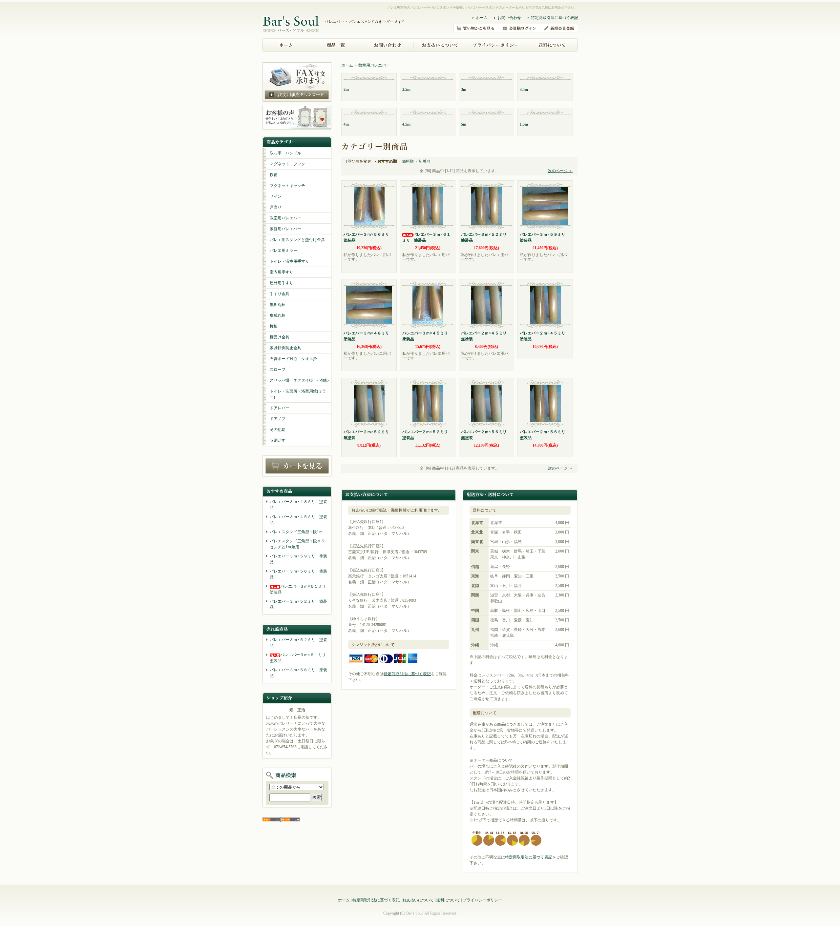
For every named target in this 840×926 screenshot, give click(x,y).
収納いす (277, 440)
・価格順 (406, 161)
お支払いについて (418, 900)
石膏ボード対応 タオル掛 (293, 358)
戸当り (276, 207)
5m (463, 124)
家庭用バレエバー (285, 229)
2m (346, 89)
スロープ (277, 369)
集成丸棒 (277, 315)
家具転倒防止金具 (285, 348)
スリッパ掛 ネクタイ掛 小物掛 (299, 380)
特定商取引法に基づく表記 (554, 17)
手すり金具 (279, 294)
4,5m (406, 124)
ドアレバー (279, 408)
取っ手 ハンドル (285, 153)
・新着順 (422, 161)
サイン (276, 196)
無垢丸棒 (277, 304)
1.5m (524, 124)
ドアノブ (277, 418)
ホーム (482, 17)
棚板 (274, 326)
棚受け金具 (279, 337)
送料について (448, 900)
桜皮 (274, 174)
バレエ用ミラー (283, 250)
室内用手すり (281, 272)
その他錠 (277, 429)
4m (346, 124)
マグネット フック (287, 164)
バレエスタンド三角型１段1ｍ (296, 532)
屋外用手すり (281, 283)
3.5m (524, 89)
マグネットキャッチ (287, 185)
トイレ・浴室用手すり (289, 261)
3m (463, 89)
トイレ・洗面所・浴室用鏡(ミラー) (298, 394)
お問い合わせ (509, 17)
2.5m (406, 89)
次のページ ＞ (560, 171)
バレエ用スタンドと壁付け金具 (297, 239)
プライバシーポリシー (482, 900)
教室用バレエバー (285, 218)
